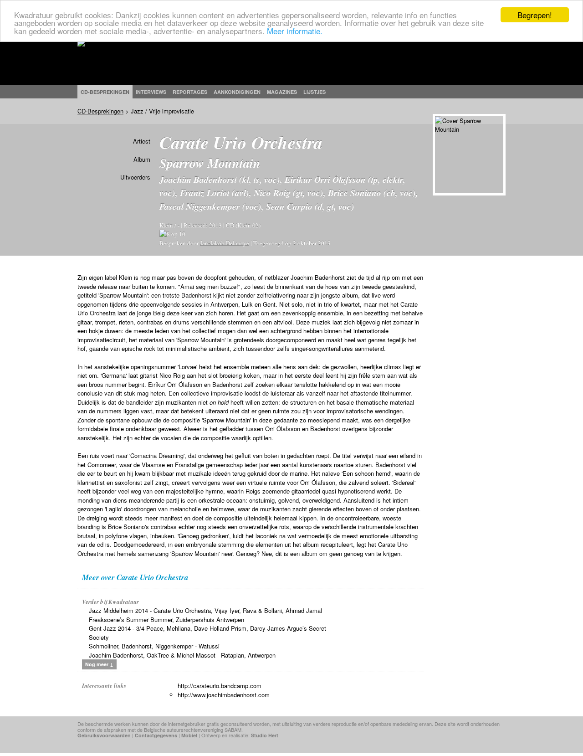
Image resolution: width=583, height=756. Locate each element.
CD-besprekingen (105, 91)
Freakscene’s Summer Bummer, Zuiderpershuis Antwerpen (166, 619)
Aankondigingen (237, 91)
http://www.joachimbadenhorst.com (224, 694)
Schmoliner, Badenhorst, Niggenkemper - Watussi (154, 646)
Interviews (151, 91)
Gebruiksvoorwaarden (104, 735)
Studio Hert (264, 735)
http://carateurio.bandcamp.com (219, 685)
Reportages (190, 91)
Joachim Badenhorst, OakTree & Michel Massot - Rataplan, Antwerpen (182, 655)
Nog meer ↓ (99, 664)
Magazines (282, 91)
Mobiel (189, 735)
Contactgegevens (156, 735)
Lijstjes (314, 91)
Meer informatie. (294, 30)
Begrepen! (534, 15)
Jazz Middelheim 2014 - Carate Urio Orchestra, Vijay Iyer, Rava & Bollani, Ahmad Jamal (205, 610)
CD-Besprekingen (100, 111)
